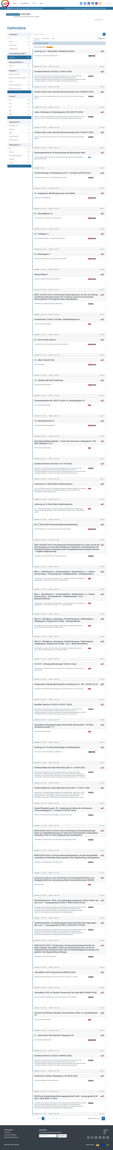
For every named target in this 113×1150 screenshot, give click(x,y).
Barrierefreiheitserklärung (11, 1137)
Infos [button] (34, 3)
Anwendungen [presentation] (45, 38)
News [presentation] (53, 38)
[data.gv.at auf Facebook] (89, 3)
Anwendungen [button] (24, 3)
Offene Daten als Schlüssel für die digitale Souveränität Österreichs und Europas (85, 8)
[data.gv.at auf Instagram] (96, 3)
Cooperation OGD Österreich (11, 1144)
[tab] (37, 38)
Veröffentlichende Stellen (34, 8)
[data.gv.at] (106, 1131)
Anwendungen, (21, 8)
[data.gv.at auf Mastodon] (85, 3)
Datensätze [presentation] (37, 38)
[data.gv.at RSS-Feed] (100, 3)
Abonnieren (62, 1135)
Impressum (7, 1132)
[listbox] (109, 3)
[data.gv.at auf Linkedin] (92, 3)
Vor (57, 1118)
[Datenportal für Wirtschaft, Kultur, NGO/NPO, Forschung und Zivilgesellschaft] (107, 1145)
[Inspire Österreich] (97, 1145)
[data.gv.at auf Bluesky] (81, 3)
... (50, 1118)
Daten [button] (14, 3)
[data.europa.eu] (103, 1145)
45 (53, 1118)
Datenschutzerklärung (10, 1134)
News (41, 3)
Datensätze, (11, 8)
